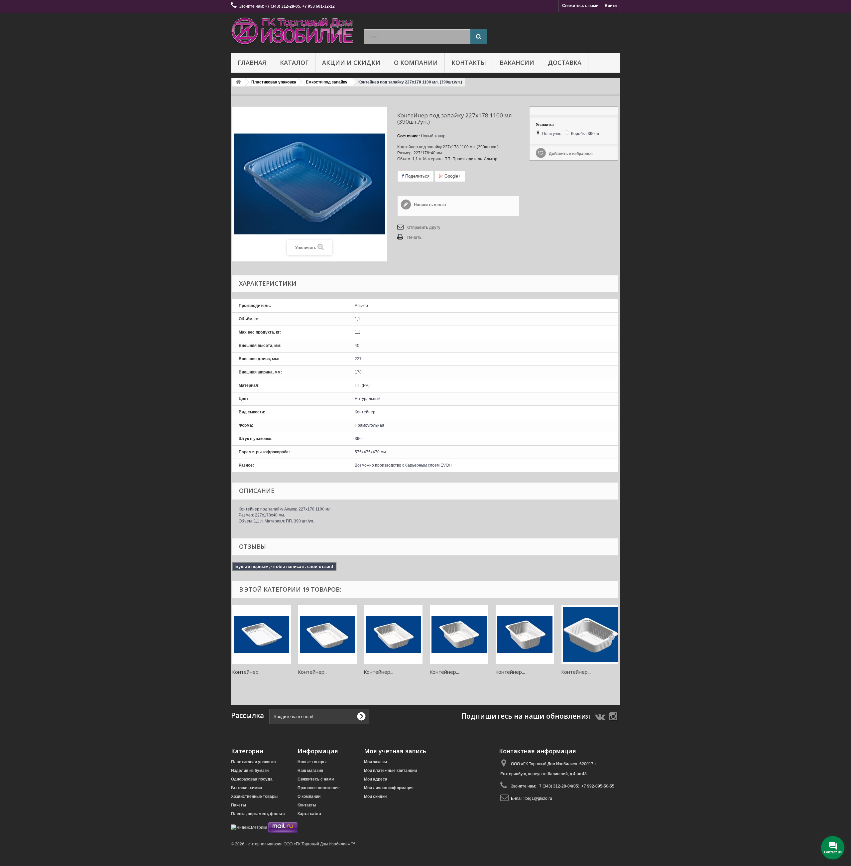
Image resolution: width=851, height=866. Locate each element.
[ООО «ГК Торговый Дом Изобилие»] (292, 31)
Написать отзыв (429, 205)
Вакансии (517, 63)
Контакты (468, 63)
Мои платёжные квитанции (390, 770)
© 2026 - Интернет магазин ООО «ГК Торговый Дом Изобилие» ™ (293, 844)
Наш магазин (310, 770)
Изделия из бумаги (250, 770)
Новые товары (312, 762)
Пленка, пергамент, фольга (258, 813)
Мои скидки (375, 796)
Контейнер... (247, 671)
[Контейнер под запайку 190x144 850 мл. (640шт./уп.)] (590, 634)
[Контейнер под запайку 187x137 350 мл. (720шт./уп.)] (261, 634)
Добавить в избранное (570, 153)
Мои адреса (375, 779)
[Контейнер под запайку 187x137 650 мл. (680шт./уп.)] (393, 634)
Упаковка (545, 124)
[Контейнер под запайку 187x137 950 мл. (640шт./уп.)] (524, 634)
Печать (414, 237)
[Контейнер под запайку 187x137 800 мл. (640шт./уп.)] (459, 634)
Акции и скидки (351, 63)
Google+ (452, 176)
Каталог (294, 63)
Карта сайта (309, 813)
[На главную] (238, 82)
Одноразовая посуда (252, 779)
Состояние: (408, 136)
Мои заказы (375, 762)
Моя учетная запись (395, 751)
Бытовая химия (246, 788)
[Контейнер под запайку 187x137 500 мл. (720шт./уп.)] (327, 634)
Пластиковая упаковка (253, 762)
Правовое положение (319, 788)
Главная (252, 63)
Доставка (564, 63)
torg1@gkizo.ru (538, 798)
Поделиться (416, 176)
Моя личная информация (389, 788)
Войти (611, 5)
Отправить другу (423, 227)
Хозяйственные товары (254, 796)
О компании (416, 63)
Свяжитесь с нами (580, 5)
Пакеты (238, 805)
